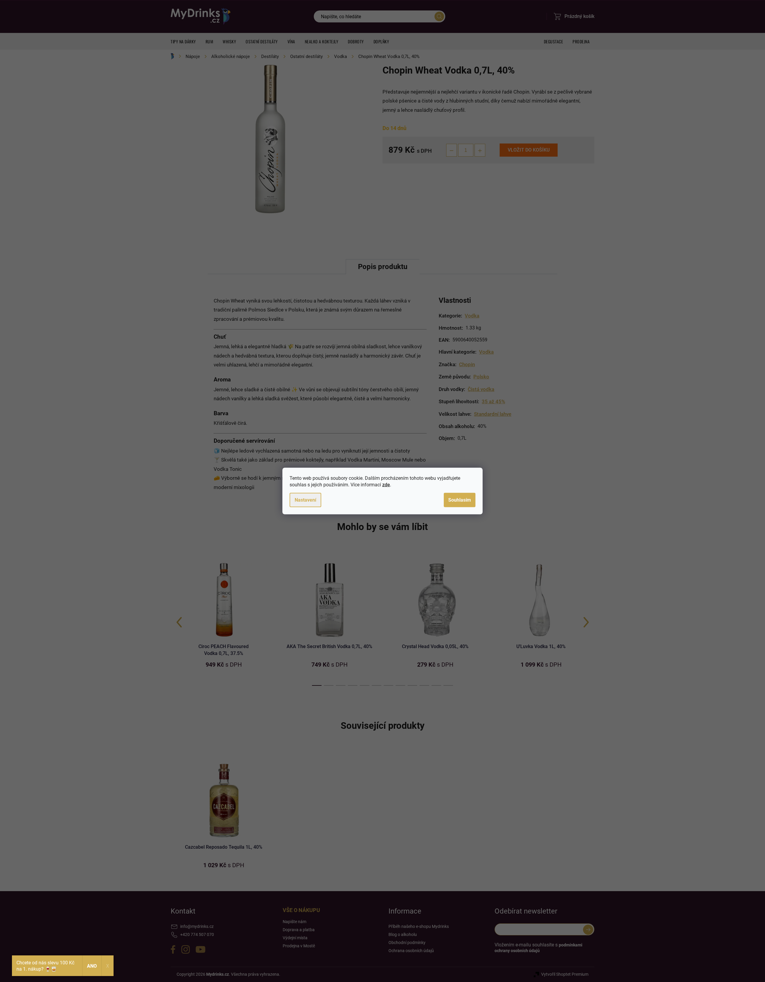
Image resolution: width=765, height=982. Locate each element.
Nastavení (305, 500)
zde (386, 485)
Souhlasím (459, 500)
